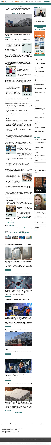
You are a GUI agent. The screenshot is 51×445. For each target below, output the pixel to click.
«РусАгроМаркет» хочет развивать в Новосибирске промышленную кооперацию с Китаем (39, 67)
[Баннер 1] (8, 237)
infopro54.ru (22, 426)
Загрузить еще (18, 412)
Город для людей (40, 27)
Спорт (35, 75)
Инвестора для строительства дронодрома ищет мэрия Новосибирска (17, 273)
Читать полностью (7, 296)
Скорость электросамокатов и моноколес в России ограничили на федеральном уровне (40, 109)
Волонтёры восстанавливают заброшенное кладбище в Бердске (39, 131)
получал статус (24, 217)
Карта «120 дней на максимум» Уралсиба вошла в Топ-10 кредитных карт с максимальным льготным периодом (40, 143)
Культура (35, 116)
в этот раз (10, 55)
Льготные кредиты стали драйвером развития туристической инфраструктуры (40, 84)
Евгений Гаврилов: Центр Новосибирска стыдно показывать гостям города (26, 94)
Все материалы (35, 163)
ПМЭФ (7, 225)
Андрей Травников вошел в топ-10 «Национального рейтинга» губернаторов (40, 97)
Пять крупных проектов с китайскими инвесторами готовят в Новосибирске (39, 127)
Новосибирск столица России (11, 225)
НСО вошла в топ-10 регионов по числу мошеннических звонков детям (39, 101)
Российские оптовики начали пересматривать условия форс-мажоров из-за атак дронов (39, 227)
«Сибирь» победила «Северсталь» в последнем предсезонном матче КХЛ (18, 356)
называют (25, 54)
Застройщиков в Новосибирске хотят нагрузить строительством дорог (10, 153)
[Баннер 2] (15, 237)
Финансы (35, 79)
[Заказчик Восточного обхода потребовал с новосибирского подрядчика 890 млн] (18, 394)
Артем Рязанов (9, 331)
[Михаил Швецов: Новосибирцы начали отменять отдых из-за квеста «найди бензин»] (40, 185)
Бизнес (15, 6)
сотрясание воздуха (8, 95)
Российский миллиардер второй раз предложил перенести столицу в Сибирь (27, 52)
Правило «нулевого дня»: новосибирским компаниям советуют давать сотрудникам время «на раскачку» (40, 218)
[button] (43, 1)
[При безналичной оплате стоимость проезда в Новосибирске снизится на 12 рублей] (18, 339)
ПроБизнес (40, 216)
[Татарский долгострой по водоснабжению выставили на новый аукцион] (18, 253)
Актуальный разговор (38, 7)
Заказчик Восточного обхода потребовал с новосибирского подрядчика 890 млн (40, 88)
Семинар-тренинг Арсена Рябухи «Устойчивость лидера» (38, 166)
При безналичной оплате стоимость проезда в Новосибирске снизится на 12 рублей (39, 72)
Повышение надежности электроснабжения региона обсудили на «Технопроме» (39, 152)
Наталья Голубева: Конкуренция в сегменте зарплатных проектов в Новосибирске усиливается (38, 19)
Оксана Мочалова (9, 245)
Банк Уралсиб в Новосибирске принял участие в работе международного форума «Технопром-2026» (39, 147)
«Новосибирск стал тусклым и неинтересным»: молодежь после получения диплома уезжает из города (10, 74)
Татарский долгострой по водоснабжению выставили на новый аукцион (18, 244)
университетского (8, 179)
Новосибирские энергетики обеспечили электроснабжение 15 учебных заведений (40, 139)
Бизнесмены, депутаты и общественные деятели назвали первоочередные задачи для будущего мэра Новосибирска (10, 214)
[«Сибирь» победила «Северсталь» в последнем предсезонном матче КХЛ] (18, 366)
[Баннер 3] (22, 237)
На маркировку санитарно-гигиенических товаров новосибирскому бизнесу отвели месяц (40, 213)
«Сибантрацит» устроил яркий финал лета (40, 105)
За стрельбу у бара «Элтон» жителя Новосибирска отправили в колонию (11, 232)
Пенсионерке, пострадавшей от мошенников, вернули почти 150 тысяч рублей (25, 233)
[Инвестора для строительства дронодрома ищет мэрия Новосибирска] (18, 282)
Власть (18, 6)
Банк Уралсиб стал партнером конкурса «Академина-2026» (39, 155)
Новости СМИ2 (7, 235)
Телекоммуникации (36, 100)
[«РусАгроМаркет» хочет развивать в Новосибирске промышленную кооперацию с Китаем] (18, 309)
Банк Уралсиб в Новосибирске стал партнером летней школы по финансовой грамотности (40, 160)
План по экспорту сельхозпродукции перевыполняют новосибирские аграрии (39, 113)
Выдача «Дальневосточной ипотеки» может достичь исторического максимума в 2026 (40, 93)
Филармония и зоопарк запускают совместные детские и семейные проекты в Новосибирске (40, 118)
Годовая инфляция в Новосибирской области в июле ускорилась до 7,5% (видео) (39, 123)
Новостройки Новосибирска (40, 29)
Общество (21, 6)
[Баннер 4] (29, 237)
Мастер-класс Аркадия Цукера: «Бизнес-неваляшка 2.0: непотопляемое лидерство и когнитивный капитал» (40, 170)
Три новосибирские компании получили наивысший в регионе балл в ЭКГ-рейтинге (40, 222)
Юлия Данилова (15, 13)
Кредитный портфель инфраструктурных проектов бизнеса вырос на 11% (39, 80)
